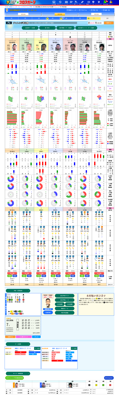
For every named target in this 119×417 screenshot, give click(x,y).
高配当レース (64, 308)
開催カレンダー (13, 7)
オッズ (36, 337)
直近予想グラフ (64, 296)
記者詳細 (48, 312)
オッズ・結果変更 (18, 373)
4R (52, 18)
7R (94, 18)
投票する (108, 23)
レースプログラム (24, 7)
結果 (9, 276)
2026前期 (69, 304)
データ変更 (18, 344)
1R (11, 18)
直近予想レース (64, 300)
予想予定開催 (64, 313)
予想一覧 (32, 7)
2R (25, 18)
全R (107, 18)
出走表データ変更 (30, 28)
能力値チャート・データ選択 (86, 28)
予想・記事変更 (18, 290)
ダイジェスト (109, 378)
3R (39, 18)
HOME (7, 7)
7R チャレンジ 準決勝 (14, 378)
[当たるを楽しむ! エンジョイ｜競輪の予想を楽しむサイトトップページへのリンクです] (20, 2)
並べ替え (47, 28)
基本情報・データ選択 (65, 28)
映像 (15, 276)
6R (80, 18)
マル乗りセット (24, 337)
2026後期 (59, 304)
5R (66, 18)
